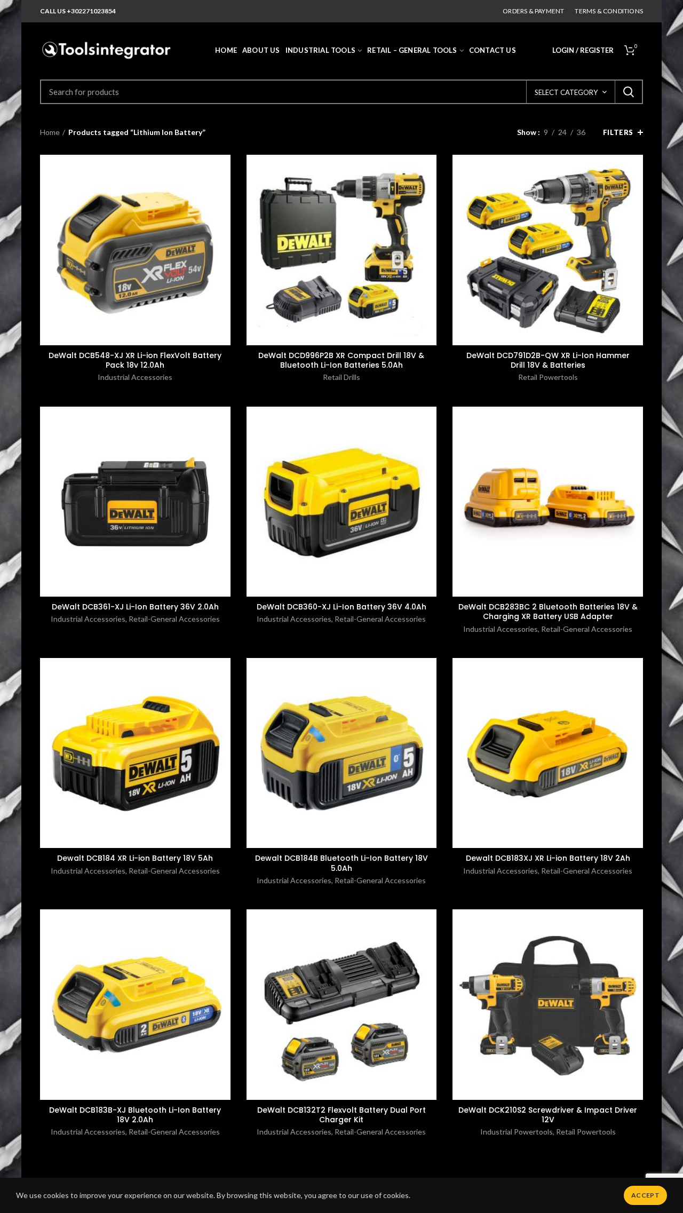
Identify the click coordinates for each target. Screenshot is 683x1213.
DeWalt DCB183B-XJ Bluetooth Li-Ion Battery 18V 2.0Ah (135, 1114)
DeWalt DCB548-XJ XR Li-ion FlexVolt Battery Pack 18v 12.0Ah (135, 360)
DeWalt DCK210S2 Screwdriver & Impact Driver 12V (547, 1114)
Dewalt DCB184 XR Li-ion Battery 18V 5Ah (135, 858)
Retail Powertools (548, 377)
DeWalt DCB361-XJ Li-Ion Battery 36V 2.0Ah (135, 607)
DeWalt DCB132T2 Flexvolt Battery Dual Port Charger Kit (341, 1114)
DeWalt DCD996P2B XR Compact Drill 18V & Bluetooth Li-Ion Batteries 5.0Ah (341, 360)
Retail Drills (341, 377)
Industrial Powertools (516, 1131)
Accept (645, 1195)
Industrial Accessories (135, 377)
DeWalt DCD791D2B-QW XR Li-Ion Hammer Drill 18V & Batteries (548, 360)
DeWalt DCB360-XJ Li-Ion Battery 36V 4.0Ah (341, 607)
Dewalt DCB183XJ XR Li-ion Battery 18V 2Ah (548, 858)
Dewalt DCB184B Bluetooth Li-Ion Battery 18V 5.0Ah (341, 863)
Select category (566, 92)
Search (628, 92)
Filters (618, 132)
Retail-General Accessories (174, 618)
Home (50, 132)
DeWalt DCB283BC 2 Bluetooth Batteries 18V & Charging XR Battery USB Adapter (548, 611)
